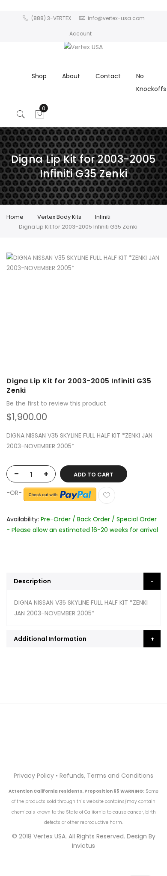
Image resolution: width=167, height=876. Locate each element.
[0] (39, 116)
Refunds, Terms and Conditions (106, 775)
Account (80, 33)
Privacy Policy (34, 775)
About (71, 76)
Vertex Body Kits (59, 217)
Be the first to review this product (56, 403)
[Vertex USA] (83, 47)
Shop (39, 76)
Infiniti (102, 217)
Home (15, 217)
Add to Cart (93, 474)
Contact (108, 76)
